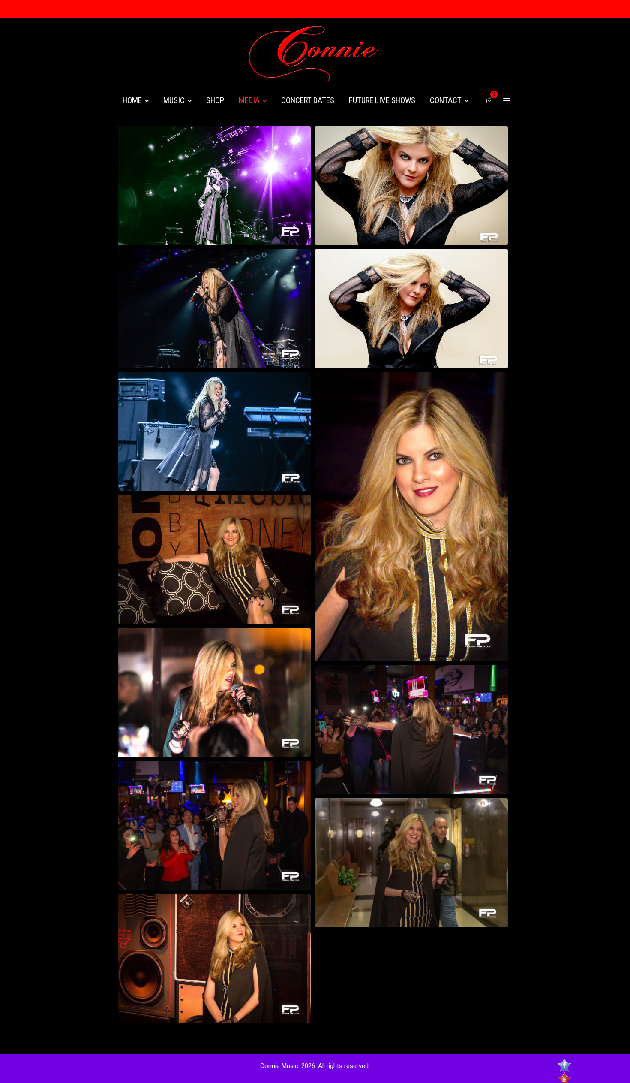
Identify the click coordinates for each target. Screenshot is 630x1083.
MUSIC (174, 100)
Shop (215, 100)
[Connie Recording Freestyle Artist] (315, 53)
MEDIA (249, 100)
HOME (132, 100)
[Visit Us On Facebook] (564, 1066)
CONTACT (446, 100)
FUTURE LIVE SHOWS (382, 100)
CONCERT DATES (307, 100)
